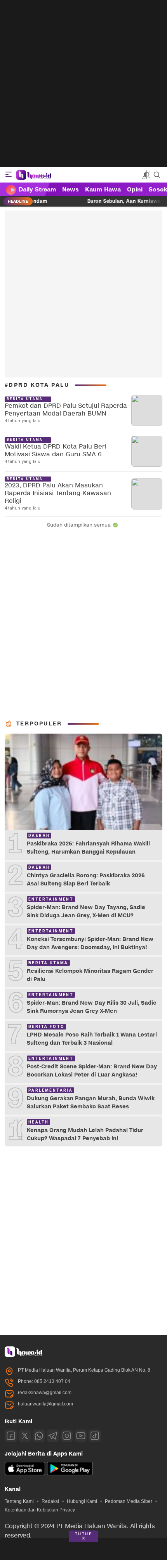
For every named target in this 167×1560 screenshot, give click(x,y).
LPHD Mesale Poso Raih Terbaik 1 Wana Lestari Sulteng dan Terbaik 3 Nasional (92, 1039)
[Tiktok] (95, 1436)
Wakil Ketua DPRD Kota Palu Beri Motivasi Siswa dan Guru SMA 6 (55, 451)
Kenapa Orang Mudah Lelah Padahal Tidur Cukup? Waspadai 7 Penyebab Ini (85, 1134)
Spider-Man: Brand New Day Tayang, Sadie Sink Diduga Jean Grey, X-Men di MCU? (86, 911)
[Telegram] (53, 1436)
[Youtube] (81, 1436)
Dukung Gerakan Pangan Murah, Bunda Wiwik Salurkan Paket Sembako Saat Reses (91, 1102)
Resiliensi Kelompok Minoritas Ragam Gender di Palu (90, 975)
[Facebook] (11, 1436)
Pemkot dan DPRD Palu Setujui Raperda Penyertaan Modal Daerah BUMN (66, 410)
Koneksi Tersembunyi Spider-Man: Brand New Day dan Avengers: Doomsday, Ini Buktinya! (90, 943)
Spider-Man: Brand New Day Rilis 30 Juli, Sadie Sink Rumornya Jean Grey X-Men (92, 1007)
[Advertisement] (83, 83)
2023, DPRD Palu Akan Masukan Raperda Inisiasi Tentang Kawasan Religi (58, 493)
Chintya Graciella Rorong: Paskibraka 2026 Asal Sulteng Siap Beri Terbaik (86, 879)
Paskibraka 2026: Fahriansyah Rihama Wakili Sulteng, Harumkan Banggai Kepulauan (88, 848)
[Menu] (8, 175)
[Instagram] (67, 1436)
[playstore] (70, 1474)
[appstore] (25, 1474)
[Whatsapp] (39, 1436)
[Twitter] (25, 1436)
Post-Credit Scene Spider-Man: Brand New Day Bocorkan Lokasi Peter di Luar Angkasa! (92, 1070)
